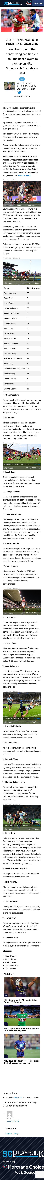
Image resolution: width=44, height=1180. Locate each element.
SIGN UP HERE (24, 175)
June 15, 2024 (13, 1121)
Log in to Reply (11, 1133)
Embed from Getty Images (11, 180)
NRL (22, 79)
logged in (18, 1097)
